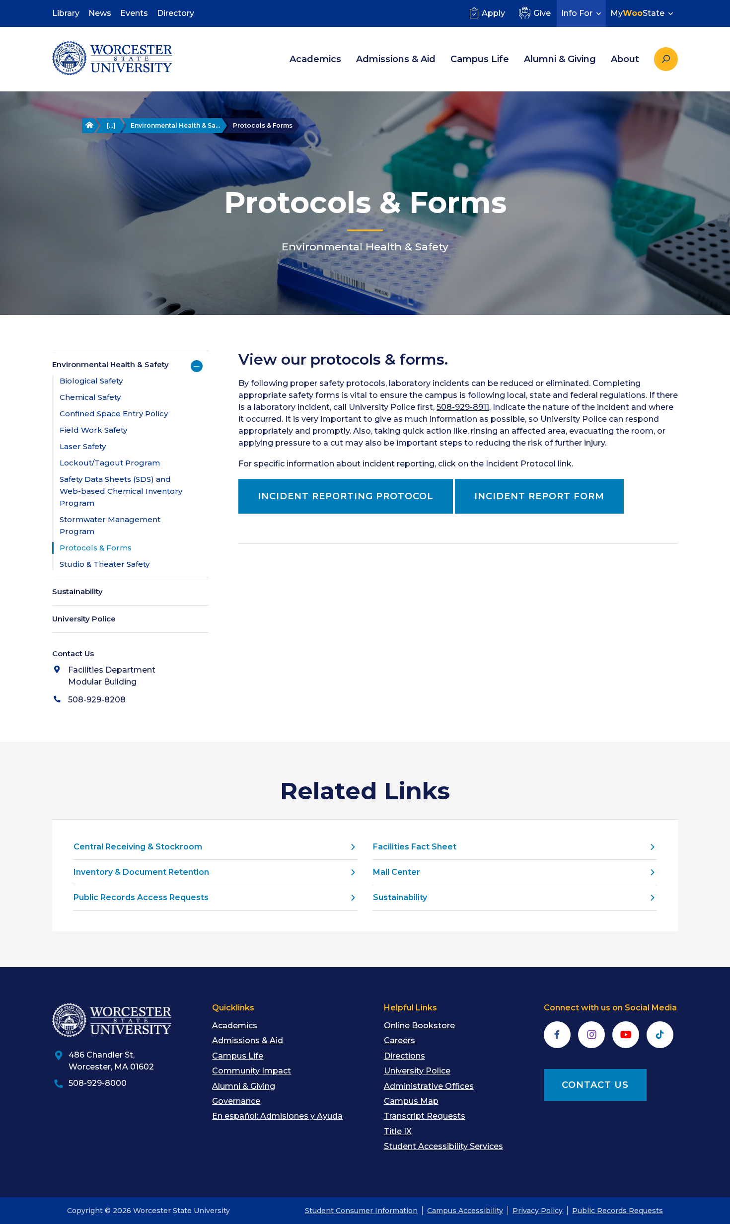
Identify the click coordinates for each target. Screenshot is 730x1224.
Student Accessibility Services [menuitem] (443, 1146)
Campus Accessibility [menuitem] (465, 1210)
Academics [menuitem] (315, 59)
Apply (493, 13)
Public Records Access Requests (141, 897)
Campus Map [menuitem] (411, 1101)
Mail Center (396, 872)
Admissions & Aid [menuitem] (396, 59)
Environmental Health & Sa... (175, 125)
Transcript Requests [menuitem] (424, 1116)
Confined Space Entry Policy (114, 413)
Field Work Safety (93, 430)
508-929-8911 (463, 407)
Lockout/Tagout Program (110, 462)
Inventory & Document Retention (141, 872)
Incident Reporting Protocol (346, 496)
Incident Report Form (539, 496)
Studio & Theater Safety (104, 564)
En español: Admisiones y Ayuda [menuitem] (277, 1116)
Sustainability (77, 591)
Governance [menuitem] (236, 1101)
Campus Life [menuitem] (479, 59)
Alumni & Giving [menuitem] (560, 59)
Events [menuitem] (134, 13)
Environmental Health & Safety (110, 364)
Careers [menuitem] (399, 1040)
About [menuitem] (625, 59)
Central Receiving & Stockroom (137, 846)
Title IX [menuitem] (398, 1131)
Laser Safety (83, 446)
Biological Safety (91, 380)
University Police (84, 618)
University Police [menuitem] (417, 1070)
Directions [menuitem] (404, 1056)
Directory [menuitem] (175, 13)
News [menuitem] (99, 13)
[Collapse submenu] (197, 366)
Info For (576, 13)
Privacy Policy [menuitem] (537, 1210)
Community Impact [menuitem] (251, 1070)
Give (542, 13)
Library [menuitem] (65, 13)
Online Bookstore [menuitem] (419, 1025)
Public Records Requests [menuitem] (617, 1210)
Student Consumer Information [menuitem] (361, 1210)
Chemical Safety (90, 397)
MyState (637, 13)
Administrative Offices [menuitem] (429, 1086)
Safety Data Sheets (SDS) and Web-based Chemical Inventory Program (121, 491)
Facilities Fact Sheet (414, 846)
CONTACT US (595, 1084)
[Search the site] (666, 59)
